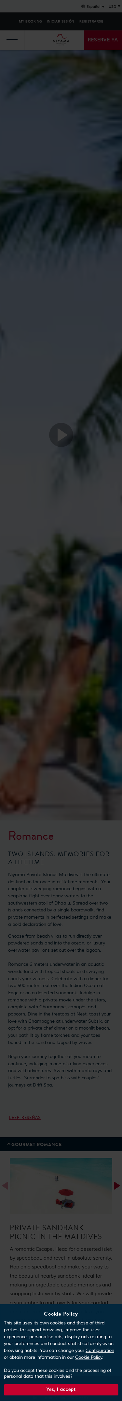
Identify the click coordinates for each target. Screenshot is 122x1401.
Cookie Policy (88, 1357)
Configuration (100, 1351)
